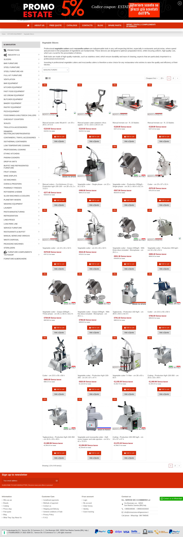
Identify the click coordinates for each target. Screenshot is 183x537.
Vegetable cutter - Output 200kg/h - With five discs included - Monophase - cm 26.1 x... (93, 314)
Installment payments (51, 500)
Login (85, 500)
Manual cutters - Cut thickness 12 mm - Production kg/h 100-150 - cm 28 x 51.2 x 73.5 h (59, 186)
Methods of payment (50, 503)
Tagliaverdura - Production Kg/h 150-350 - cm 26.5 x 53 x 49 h (59, 438)
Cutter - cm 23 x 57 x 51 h (158, 184)
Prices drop (7, 509)
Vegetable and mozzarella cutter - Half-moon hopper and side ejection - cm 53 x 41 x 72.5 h (94, 439)
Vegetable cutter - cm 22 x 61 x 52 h (57, 248)
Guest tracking (88, 512)
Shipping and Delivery (51, 509)
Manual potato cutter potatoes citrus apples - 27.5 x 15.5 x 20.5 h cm (92, 124)
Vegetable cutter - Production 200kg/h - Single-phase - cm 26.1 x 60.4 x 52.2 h (128, 185)
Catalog (6, 506)
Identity (86, 509)
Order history (88, 506)
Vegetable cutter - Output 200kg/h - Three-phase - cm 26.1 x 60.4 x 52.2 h (58, 313)
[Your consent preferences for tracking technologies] (4, 532)
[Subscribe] (56, 481)
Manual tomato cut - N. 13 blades (161, 123)
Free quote (7, 512)
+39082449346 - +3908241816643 (136, 509)
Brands (5, 503)
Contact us (47, 506)
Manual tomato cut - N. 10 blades (126, 123)
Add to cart (60, 136)
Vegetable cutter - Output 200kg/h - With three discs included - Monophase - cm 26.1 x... (128, 250)
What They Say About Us (12, 517)
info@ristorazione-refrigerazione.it (136, 512)
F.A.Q (45, 517)
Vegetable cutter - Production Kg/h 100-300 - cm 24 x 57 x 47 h (93, 376)
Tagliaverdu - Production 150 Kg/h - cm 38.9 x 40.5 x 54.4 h (128, 313)
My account (87, 503)
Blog (5, 515)
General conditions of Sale (52, 512)
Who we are (7, 500)
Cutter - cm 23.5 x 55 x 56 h (159, 312)
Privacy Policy (48, 515)
